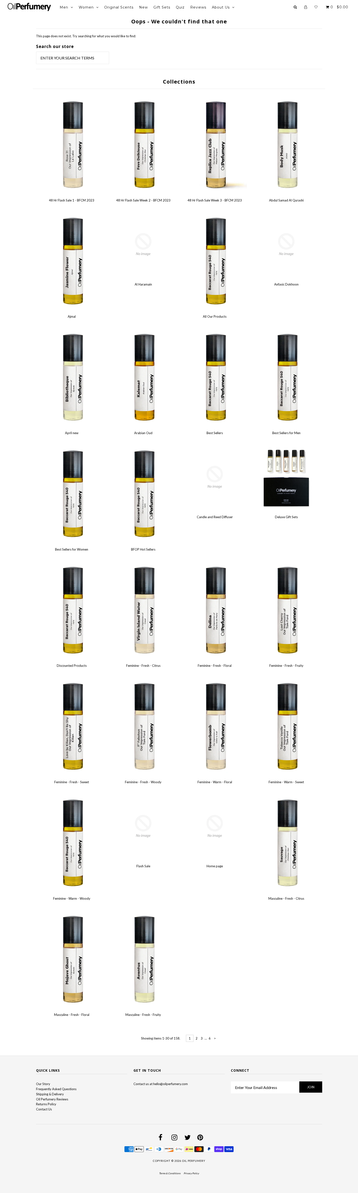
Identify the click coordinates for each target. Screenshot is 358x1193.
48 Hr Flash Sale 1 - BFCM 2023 (71, 200)
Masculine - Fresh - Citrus (286, 898)
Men (64, 7)
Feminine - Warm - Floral (215, 782)
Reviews (198, 7)
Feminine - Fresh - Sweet (71, 782)
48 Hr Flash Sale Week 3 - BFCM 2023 (215, 200)
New (143, 7)
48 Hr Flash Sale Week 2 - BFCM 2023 (143, 200)
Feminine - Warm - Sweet (286, 782)
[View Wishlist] (316, 7)
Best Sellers (215, 433)
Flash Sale (143, 866)
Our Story (43, 1084)
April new (71, 433)
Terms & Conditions (169, 1173)
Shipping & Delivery (50, 1094)
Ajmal (72, 316)
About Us (221, 7)
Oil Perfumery (193, 1160)
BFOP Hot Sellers (143, 549)
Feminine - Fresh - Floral (215, 666)
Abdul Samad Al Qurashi (286, 200)
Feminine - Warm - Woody (71, 898)
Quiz (180, 7)
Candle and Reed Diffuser (215, 517)
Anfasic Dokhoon (286, 284)
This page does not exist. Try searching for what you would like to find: (86, 36)
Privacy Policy (191, 1173)
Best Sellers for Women (71, 549)
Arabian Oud (143, 433)
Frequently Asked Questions (56, 1089)
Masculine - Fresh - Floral (71, 1015)
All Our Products (214, 316)
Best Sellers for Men (286, 433)
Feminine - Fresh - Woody (143, 782)
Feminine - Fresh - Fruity (286, 666)
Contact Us (44, 1109)
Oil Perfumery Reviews (52, 1099)
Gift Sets (161, 7)
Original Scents (118, 7)
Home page (215, 866)
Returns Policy (46, 1104)
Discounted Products (72, 666)
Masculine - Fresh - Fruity (143, 1015)
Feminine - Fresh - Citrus (143, 666)
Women (86, 7)
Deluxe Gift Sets (286, 517)
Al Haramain (143, 284)
